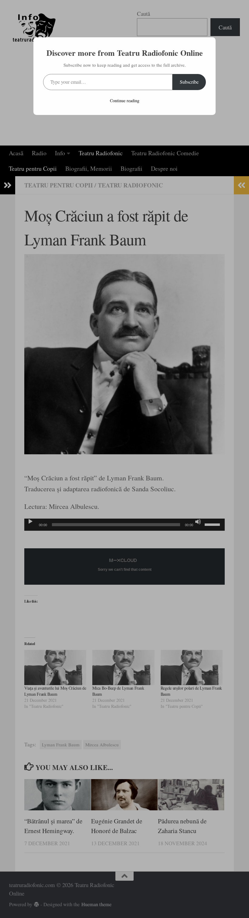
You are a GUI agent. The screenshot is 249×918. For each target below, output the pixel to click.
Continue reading (124, 100)
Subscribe (189, 82)
